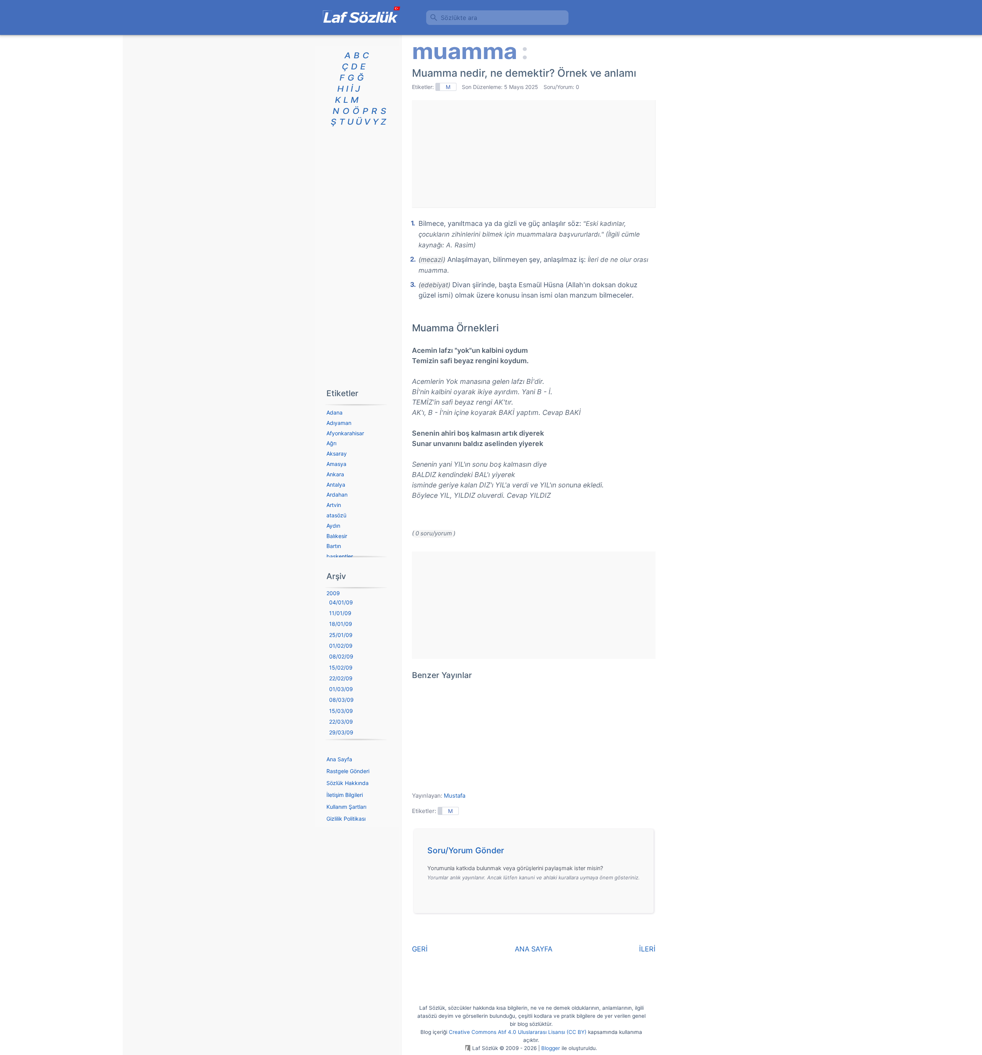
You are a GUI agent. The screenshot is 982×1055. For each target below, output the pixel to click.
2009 (333, 593)
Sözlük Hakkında (347, 783)
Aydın (333, 525)
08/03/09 (341, 699)
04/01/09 (341, 602)
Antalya (335, 484)
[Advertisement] (533, 153)
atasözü (336, 515)
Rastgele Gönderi (347, 771)
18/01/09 (340, 623)
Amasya (336, 464)
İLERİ (647, 949)
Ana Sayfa (339, 759)
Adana (334, 412)
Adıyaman (338, 423)
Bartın (333, 546)
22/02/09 (341, 678)
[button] (536, 852)
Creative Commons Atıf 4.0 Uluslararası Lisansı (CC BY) (518, 1032)
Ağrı (331, 443)
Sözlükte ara (459, 17)
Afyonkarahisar (345, 433)
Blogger (550, 1048)
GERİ (420, 949)
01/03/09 (341, 689)
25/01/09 (341, 635)
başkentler (339, 556)
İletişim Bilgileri (344, 795)
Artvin (333, 505)
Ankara (335, 474)
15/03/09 (341, 711)
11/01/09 (340, 613)
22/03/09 (341, 721)
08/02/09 (341, 656)
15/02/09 (341, 667)
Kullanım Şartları (346, 806)
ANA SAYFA (533, 949)
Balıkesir (336, 536)
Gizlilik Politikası (346, 818)
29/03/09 (341, 732)
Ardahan (337, 494)
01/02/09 (341, 645)
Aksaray (336, 453)
